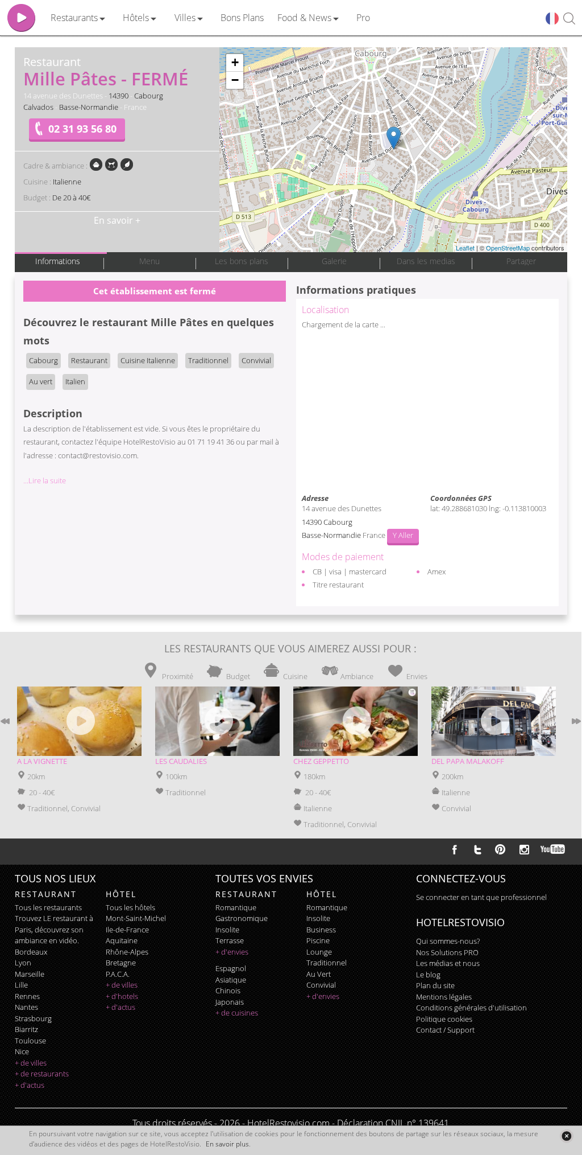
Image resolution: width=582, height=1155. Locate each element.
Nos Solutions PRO (447, 952)
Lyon (23, 962)
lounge (319, 952)
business (321, 929)
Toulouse (30, 1040)
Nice (22, 1051)
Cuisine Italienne (147, 360)
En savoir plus (227, 1144)
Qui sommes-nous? (448, 941)
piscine (318, 940)
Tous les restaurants (48, 907)
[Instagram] (524, 851)
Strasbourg (33, 1018)
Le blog (428, 974)
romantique (235, 907)
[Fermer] (566, 1136)
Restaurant (89, 360)
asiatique (230, 980)
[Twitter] (477, 849)
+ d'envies (231, 952)
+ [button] (235, 62)
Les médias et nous (448, 963)
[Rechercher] (569, 19)
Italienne (67, 181)
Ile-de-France (127, 929)
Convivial (256, 360)
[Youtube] (553, 849)
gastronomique (241, 918)
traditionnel (326, 962)
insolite (227, 929)
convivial (321, 985)
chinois (227, 990)
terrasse (229, 940)
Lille (21, 985)
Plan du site (435, 985)
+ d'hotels (122, 996)
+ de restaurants (42, 1073)
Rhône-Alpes (127, 952)
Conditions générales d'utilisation (471, 1007)
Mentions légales (444, 997)
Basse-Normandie (88, 107)
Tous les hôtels (130, 907)
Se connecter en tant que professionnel (481, 897)
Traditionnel (208, 360)
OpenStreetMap (508, 247)
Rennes (27, 996)
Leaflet (465, 247)
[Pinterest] (500, 849)
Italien (75, 381)
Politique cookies (444, 1019)
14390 (118, 96)
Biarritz (26, 1029)
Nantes (26, 1007)
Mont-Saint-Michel (136, 918)
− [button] (235, 80)
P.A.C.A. (118, 974)
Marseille (29, 974)
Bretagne (121, 962)
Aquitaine (122, 940)
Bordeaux (31, 952)
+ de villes (31, 1063)
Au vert (40, 381)
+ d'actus (29, 1085)
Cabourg (148, 96)
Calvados (38, 107)
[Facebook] (454, 849)
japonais (229, 1002)
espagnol (230, 968)
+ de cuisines (236, 1013)
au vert (318, 974)
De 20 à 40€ (71, 197)
